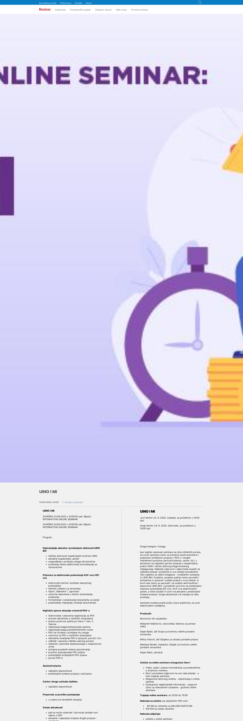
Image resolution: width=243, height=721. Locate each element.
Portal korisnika (139, 9)
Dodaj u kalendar (74, 502)
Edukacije (60, 9)
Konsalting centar (48, 3)
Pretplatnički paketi (80, 9)
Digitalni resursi (103, 9)
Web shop (121, 9)
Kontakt (78, 3)
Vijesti (89, 3)
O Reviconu (65, 3)
